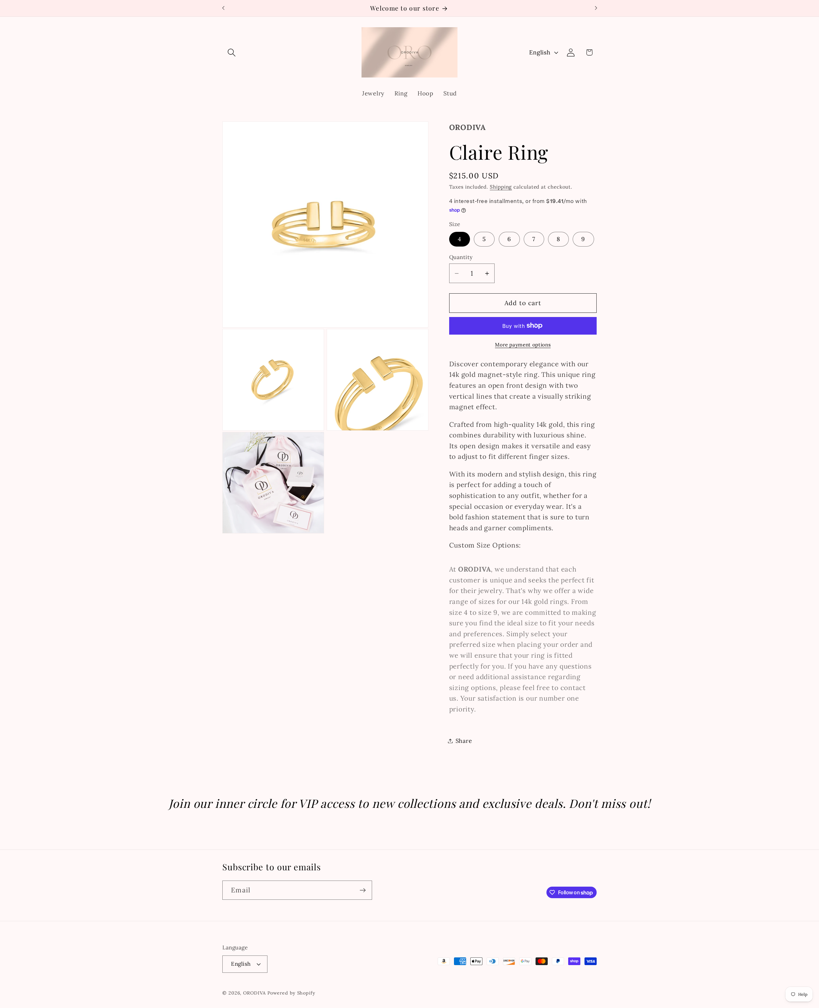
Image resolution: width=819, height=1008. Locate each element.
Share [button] (464, 740)
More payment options (523, 344)
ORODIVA (254, 993)
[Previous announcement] (223, 8)
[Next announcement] (596, 8)
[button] (231, 52)
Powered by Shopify (291, 993)
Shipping (501, 186)
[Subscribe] (363, 890)
